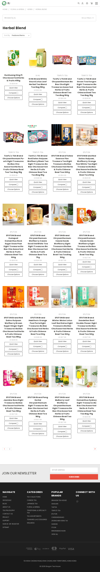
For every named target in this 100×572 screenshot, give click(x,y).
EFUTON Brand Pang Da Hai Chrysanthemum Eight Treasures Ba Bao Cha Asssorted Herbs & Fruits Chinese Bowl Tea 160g (38, 407)
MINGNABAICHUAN (58, 531)
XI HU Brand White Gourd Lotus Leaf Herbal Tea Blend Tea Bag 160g (38, 83)
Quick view (13, 88)
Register (15, 524)
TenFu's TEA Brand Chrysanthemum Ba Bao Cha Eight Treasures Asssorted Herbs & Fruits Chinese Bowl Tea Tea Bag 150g (62, 87)
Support (6, 520)
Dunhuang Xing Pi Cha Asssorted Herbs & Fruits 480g (13, 78)
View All (54, 534)
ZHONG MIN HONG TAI (59, 521)
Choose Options (13, 98)
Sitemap (6, 527)
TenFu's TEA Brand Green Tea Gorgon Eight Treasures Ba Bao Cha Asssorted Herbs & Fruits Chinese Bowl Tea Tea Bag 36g (86, 87)
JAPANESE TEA (32, 504)
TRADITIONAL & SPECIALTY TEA (36, 511)
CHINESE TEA (31, 500)
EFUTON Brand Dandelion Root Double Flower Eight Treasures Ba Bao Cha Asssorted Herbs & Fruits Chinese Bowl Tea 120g (86, 325)
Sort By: (7, 35)
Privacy (6, 517)
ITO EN (53, 527)
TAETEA (54, 507)
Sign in (6, 524)
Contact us (8, 514)
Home (5, 497)
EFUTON (54, 514)
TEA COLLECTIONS (33, 497)
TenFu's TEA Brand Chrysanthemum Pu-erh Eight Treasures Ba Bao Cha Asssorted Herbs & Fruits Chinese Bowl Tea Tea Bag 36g (13, 163)
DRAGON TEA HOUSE (59, 500)
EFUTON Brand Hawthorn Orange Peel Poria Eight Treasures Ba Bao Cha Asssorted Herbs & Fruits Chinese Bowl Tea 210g (38, 325)
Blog (5, 504)
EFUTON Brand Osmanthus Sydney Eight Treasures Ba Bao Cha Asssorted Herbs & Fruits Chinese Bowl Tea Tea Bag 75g (87, 405)
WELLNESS (31, 523)
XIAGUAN (54, 504)
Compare (12, 93)
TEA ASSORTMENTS (34, 516)
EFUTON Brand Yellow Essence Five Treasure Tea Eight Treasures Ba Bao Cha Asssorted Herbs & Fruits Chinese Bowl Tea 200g (62, 163)
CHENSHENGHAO (57, 517)
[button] (49, 18)
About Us (6, 507)
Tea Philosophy (9, 510)
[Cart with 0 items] (91, 3)
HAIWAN (54, 524)
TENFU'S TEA (55, 510)
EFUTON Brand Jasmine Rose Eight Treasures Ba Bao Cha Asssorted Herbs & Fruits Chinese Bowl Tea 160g (13, 404)
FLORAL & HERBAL (33, 507)
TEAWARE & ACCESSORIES (37, 519)
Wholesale (7, 500)
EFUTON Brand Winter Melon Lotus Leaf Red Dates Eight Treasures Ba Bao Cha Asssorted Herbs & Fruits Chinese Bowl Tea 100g (62, 325)
